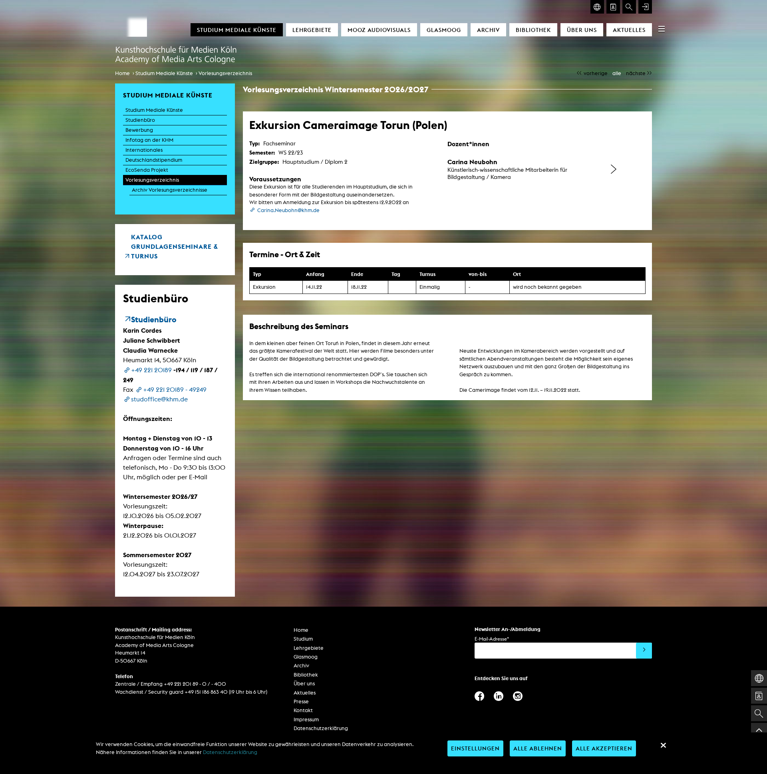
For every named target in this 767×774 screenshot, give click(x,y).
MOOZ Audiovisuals (379, 29)
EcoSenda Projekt (146, 170)
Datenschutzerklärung (321, 728)
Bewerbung (139, 130)
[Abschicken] (644, 651)
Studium (303, 639)
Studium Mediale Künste (236, 29)
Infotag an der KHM (149, 140)
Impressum (306, 719)
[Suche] (629, 7)
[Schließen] (663, 745)
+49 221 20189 (151, 370)
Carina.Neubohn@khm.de (288, 210)
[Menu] (661, 28)
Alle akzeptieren (604, 748)
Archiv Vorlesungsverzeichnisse (169, 190)
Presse (301, 702)
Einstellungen (475, 748)
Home (122, 73)
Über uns (582, 29)
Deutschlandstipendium (153, 160)
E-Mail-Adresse (492, 639)
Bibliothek (533, 29)
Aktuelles (629, 29)
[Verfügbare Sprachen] (597, 7)
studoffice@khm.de (159, 399)
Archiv (488, 29)
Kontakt (303, 710)
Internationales (144, 150)
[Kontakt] (613, 7)
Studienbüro (140, 120)
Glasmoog (444, 29)
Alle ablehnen (537, 748)
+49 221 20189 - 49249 (175, 389)
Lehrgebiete (312, 29)
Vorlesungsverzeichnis (225, 73)
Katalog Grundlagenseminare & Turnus (174, 246)
